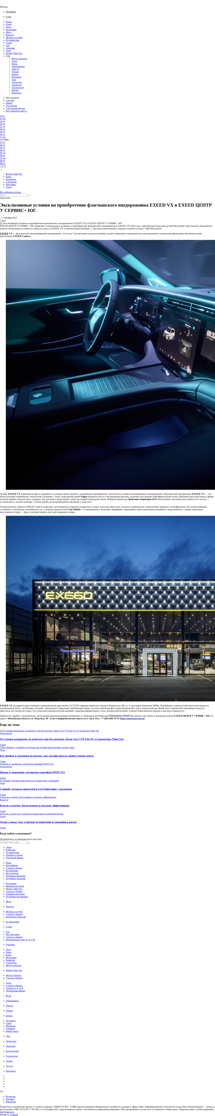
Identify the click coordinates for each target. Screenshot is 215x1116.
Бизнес (15, 74)
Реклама (10, 1099)
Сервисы (10, 1028)
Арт (8, 45)
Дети (8, 50)
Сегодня (10, 100)
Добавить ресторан (15, 894)
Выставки (11, 184)
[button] (1, 169)
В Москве (11, 850)
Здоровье (10, 48)
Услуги (9, 1066)
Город (9, 24)
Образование (18, 66)
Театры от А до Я (14, 988)
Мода (8, 32)
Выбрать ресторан (15, 886)
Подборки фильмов (15, 876)
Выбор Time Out (14, 53)
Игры (14, 64)
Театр (14, 61)
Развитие (10, 960)
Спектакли (11, 182)
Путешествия (12, 40)
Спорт (9, 43)
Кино (8, 27)
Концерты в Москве (16, 917)
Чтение (15, 72)
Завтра (9, 103)
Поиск (9, 21)
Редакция (10, 1096)
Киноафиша (12, 865)
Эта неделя (11, 105)
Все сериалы (12, 873)
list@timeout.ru (7, 1112)
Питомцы (16, 77)
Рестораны (11, 29)
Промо (15, 90)
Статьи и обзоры (14, 868)
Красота (10, 35)
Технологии (18, 87)
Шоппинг (11, 1026)
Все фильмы (12, 870)
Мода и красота (19, 58)
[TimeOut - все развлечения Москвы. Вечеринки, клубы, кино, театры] (6, 4)
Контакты (17, 93)
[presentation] (1, 166)
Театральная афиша (15, 991)
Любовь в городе (14, 855)
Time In (15, 69)
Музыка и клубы (14, 37)
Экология (16, 85)
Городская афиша (14, 857)
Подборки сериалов (16, 878)
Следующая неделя (15, 108)
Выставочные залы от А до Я (20, 939)
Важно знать (12, 1031)
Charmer (14, 1114)
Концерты (11, 179)
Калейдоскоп (12, 1051)
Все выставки (13, 934)
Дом (14, 79)
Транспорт (17, 82)
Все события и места (16, 111)
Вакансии (11, 1101)
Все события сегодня (10, 192)
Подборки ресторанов (17, 896)
